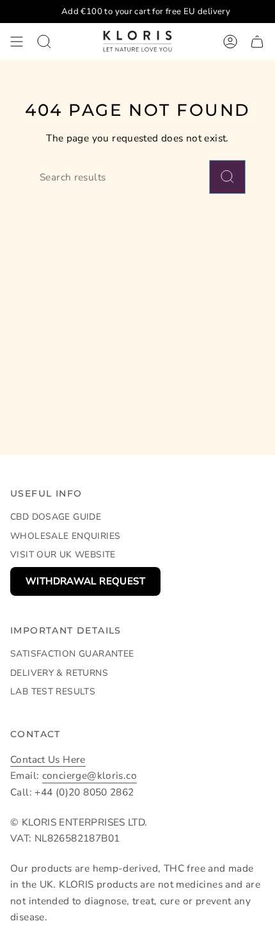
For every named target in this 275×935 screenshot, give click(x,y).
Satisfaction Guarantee (72, 654)
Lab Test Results (52, 691)
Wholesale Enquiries (65, 536)
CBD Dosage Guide (55, 517)
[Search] (227, 177)
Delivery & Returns (59, 673)
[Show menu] (16, 41)
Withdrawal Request (85, 581)
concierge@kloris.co (89, 775)
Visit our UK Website (63, 554)
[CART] (257, 41)
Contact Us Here (48, 759)
